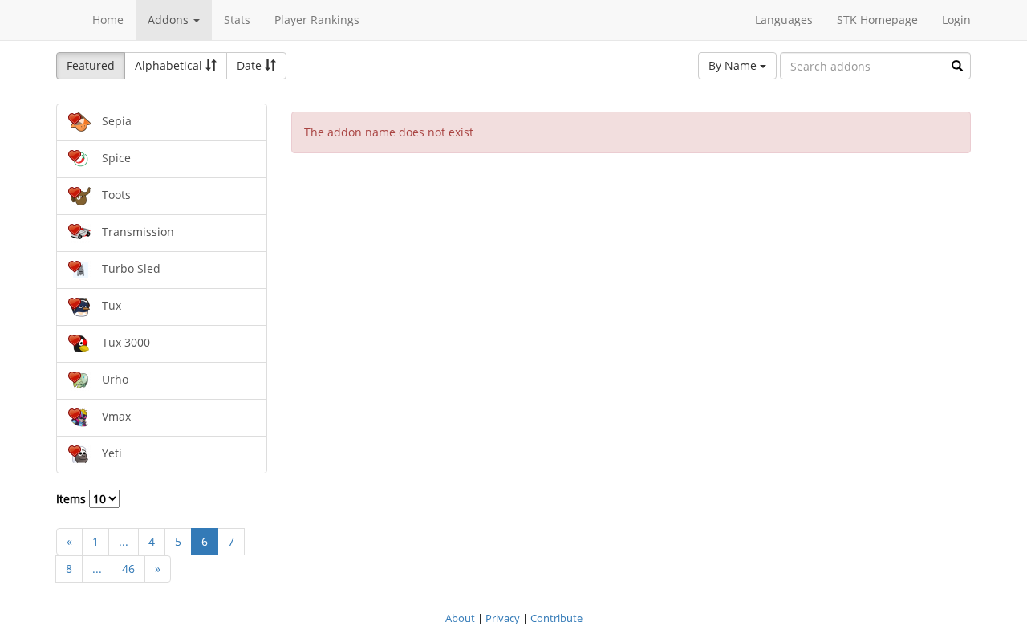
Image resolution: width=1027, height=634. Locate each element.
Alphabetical (170, 65)
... (123, 541)
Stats (237, 19)
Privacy (502, 618)
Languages (784, 19)
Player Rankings (316, 19)
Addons (170, 19)
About (460, 618)
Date (251, 65)
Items (72, 498)
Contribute (556, 618)
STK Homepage (877, 19)
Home (108, 19)
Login (956, 19)
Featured (91, 65)
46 (128, 568)
